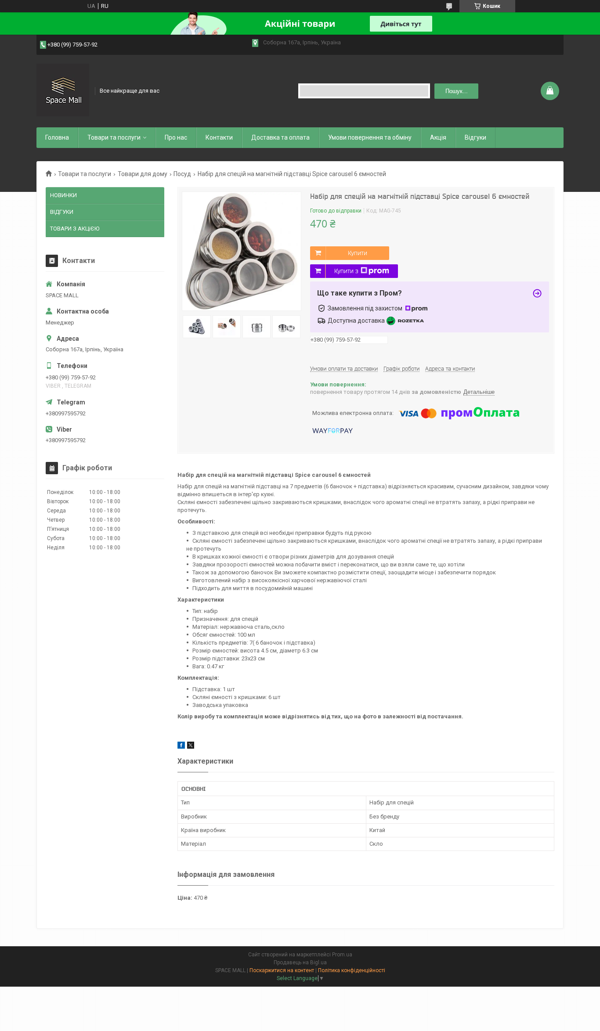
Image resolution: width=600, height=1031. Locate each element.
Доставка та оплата (280, 137)
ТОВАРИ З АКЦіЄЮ (74, 228)
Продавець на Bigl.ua (300, 962)
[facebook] (181, 746)
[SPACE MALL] (62, 90)
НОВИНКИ (63, 195)
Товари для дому (142, 173)
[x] (190, 746)
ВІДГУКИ (61, 212)
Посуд (182, 173)
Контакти (219, 137)
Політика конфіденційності (351, 970)
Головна (57, 137)
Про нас (176, 137)
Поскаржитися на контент (281, 970)
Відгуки (475, 137)
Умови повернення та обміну (370, 137)
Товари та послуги (114, 137)
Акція (438, 137)
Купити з (346, 270)
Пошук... (456, 91)
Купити (357, 252)
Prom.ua (342, 955)
